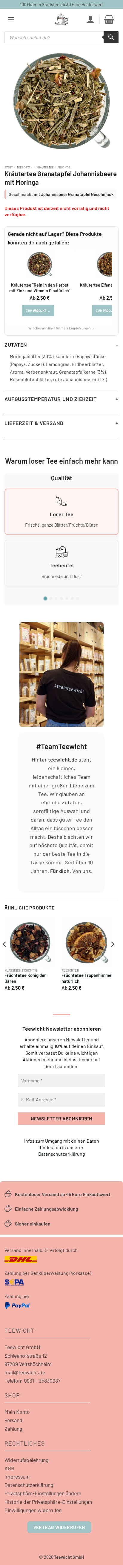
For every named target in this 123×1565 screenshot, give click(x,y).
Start (8, 167)
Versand (13, 1420)
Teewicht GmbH (22, 1347)
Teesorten (24, 167)
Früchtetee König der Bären (25, 977)
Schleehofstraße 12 (25, 1355)
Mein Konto (17, 1411)
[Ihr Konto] (90, 19)
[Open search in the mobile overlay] (61, 37)
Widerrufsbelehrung (26, 1460)
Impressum (17, 1476)
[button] (11, 19)
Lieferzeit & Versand (34, 423)
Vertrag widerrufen (59, 1527)
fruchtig (64, 167)
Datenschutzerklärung (61, 1154)
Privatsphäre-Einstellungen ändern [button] (42, 1493)
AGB (9, 1468)
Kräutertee (45, 167)
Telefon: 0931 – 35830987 (32, 1380)
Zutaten (15, 344)
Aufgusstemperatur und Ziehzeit (50, 399)
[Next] (112, 956)
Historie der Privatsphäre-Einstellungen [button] (48, 1501)
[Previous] (4, 956)
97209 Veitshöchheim (28, 1364)
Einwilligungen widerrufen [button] (32, 1510)
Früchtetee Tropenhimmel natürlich (87, 977)
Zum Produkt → (38, 310)
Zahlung (13, 1428)
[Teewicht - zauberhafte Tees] (61, 19)
